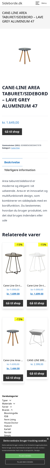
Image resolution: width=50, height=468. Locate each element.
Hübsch (8, 425)
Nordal (7, 432)
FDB (6, 416)
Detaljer (37, 450)
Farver (5, 406)
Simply (7, 435)
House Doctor (11, 422)
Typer (5, 400)
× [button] (48, 439)
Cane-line (15, 148)
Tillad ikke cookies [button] (25, 462)
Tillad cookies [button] (25, 456)
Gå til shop (12, 132)
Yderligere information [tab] (19, 170)
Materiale (7, 403)
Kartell (7, 429)
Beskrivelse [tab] (12, 162)
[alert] (25, 452)
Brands (5, 410)
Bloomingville (11, 413)
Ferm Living (10, 419)
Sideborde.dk (12, 3)
